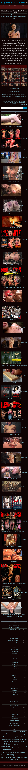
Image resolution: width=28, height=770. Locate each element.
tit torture (13, 757)
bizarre (19, 734)
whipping (15, 97)
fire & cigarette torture (14, 686)
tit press (14, 709)
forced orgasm (15, 744)
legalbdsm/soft (15, 694)
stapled (15, 666)
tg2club (2, 757)
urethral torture (15, 712)
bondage (13, 737)
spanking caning (14, 707)
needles (17, 750)
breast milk (3, 739)
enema (14, 683)
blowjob (8, 737)
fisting (10, 744)
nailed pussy (15, 651)
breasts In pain (8, 739)
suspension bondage (22, 754)
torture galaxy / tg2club (15, 668)
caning (4, 94)
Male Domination (5, 96)
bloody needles (15, 642)
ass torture (18, 731)
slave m (14, 703)
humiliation (23, 94)
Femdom (15, 631)
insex (11, 747)
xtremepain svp (15, 718)
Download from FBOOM (14, 91)
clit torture (15, 679)
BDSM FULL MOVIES (14, 625)
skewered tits (15, 664)
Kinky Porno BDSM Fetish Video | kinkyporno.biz (15, 765)
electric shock (19, 16)
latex (22, 747)
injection (15, 647)
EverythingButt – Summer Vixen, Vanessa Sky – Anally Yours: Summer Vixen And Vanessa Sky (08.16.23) (14, 102)
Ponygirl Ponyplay (14, 638)
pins (15, 660)
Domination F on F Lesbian (14, 629)
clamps (14, 16)
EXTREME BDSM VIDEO (7, 16)
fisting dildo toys (14, 688)
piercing (15, 657)
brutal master (14, 673)
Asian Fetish (13, 731)
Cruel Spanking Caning (14, 627)
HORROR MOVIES (14, 720)
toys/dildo (20, 757)
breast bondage (14, 670)
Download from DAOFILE (14, 88)
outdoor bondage (7, 752)
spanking (22, 96)
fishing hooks (15, 644)
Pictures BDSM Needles (14, 725)
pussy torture (17, 96)
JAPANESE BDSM (14, 723)
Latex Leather (15, 633)
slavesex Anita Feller (14, 705)
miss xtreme (14, 699)
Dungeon (8, 741)
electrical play (14, 94)
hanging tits (14, 690)
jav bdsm (14, 747)
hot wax (22, 744)
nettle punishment (14, 701)
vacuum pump (15, 714)
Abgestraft (23, 104)
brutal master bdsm (15, 739)
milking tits (15, 696)
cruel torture (9, 94)
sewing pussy (15, 662)
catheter (14, 675)
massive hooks (15, 649)
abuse (3, 731)
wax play (14, 716)
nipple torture (11, 96)
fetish (19, 94)
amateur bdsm (7, 731)
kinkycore (15, 692)
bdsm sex (15, 734)
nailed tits (15, 653)
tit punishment (7, 757)
